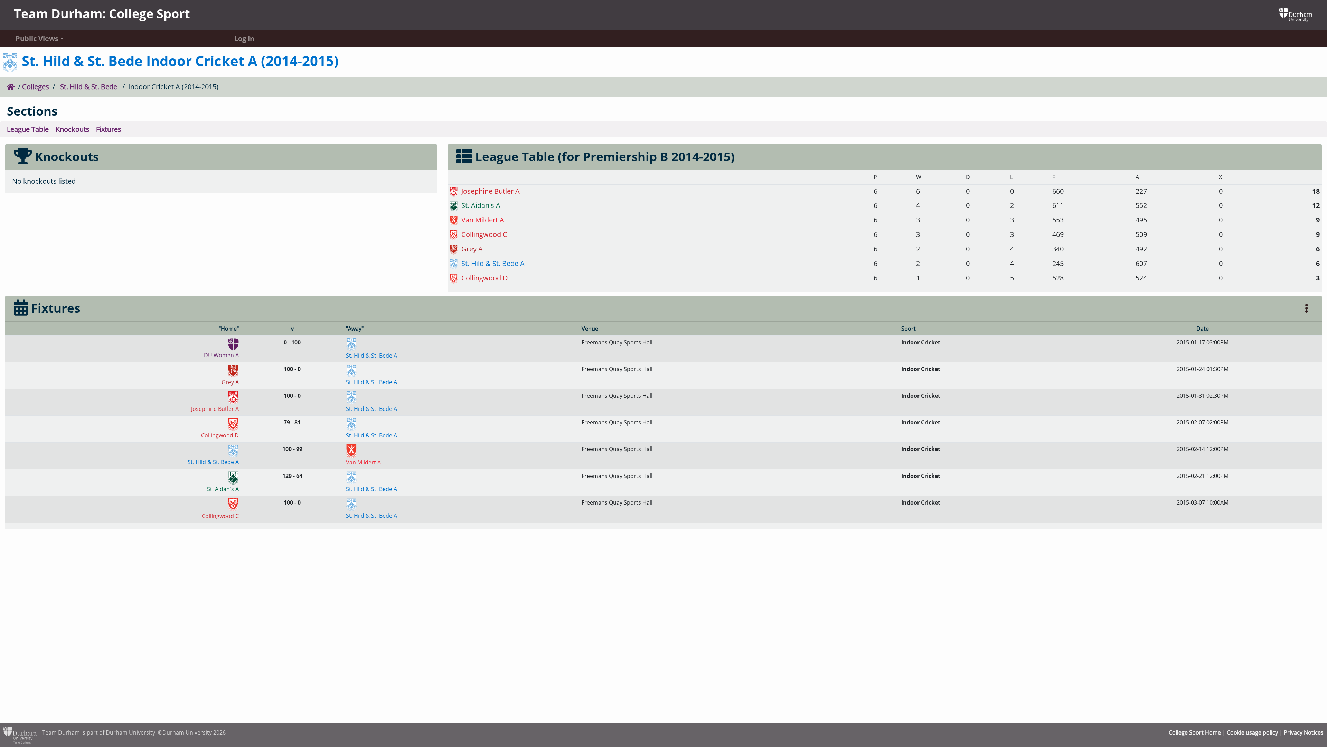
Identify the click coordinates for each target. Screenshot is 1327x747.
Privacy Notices (1304, 732)
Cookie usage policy (1252, 732)
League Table (28, 129)
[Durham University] (1296, 14)
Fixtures (108, 129)
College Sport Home (1195, 732)
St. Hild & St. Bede (88, 86)
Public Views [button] (37, 38)
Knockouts (73, 129)
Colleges (35, 86)
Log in (244, 38)
